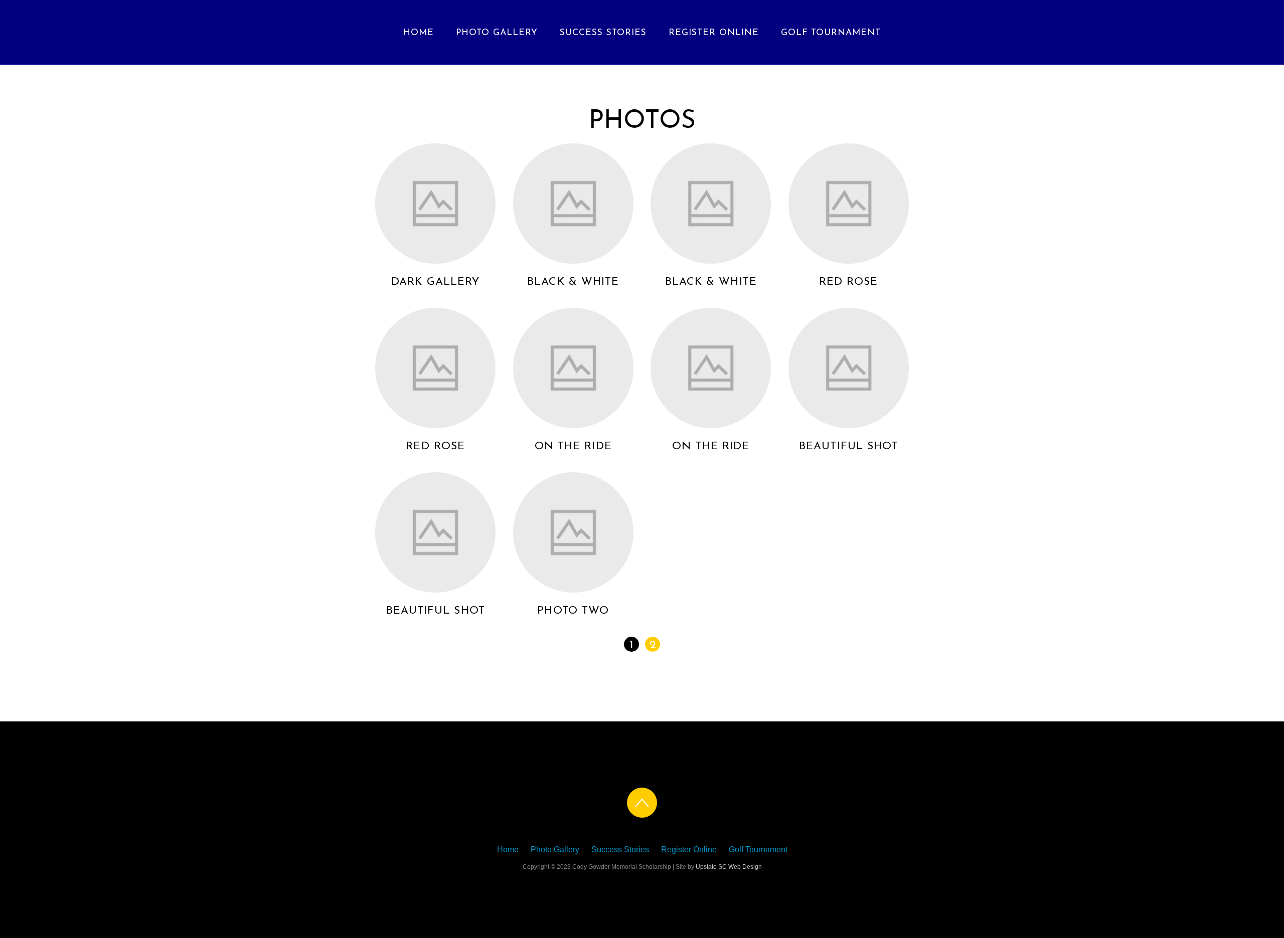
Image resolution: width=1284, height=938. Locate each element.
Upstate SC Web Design (729, 866)
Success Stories (603, 33)
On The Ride (573, 446)
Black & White (573, 282)
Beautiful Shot (848, 446)
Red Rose (848, 282)
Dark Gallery (435, 282)
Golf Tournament (831, 33)
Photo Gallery (497, 33)
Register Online (714, 33)
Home (418, 33)
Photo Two (573, 611)
